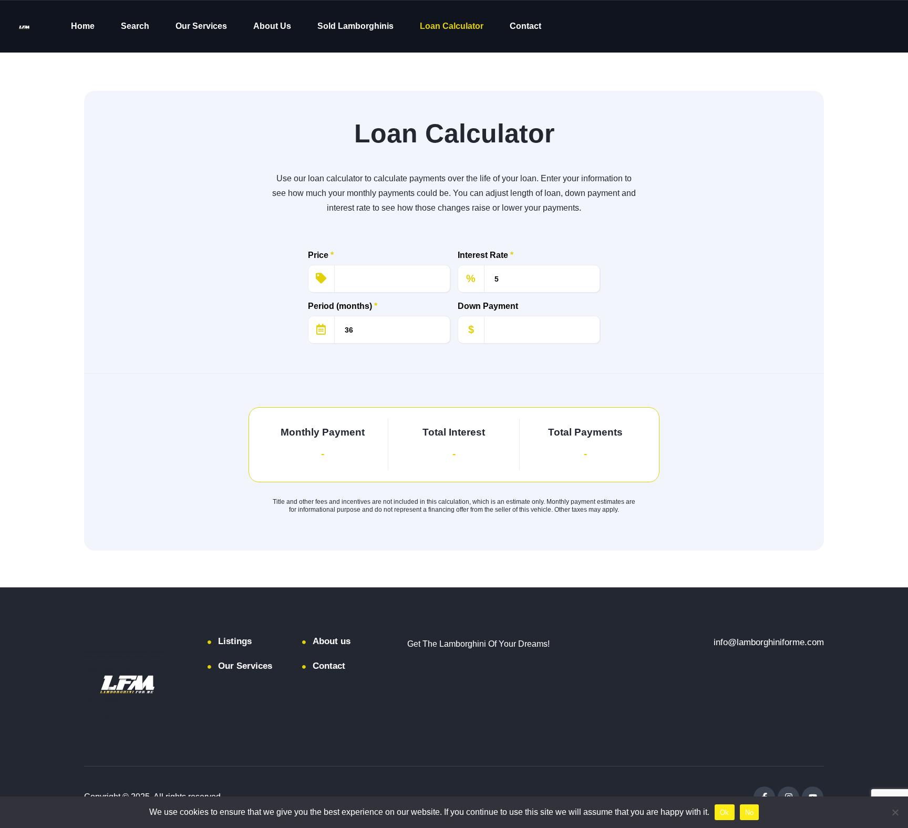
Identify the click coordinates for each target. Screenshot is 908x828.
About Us (272, 26)
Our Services (201, 26)
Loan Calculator (451, 26)
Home (83, 26)
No (749, 812)
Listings (235, 641)
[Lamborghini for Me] (24, 26)
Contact (525, 26)
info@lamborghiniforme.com (769, 642)
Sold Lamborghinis (355, 26)
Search (135, 26)
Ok (724, 812)
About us (331, 641)
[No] (895, 812)
